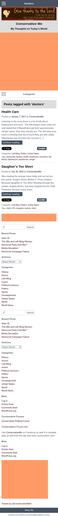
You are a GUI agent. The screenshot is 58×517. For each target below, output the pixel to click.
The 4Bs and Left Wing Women (17, 241)
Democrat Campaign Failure (15, 251)
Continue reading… (11, 142)
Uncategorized (9, 295)
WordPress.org (9, 411)
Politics (24, 154)
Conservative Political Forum (16, 421)
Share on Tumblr (42, 148)
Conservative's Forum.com (15, 426)
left (50, 157)
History (5, 272)
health (26, 157)
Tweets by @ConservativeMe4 (16, 503)
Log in (5, 401)
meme (5, 282)
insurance (43, 157)
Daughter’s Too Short (17, 166)
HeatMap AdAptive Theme (40, 515)
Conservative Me (29, 23)
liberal (4, 159)
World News (7, 305)
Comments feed (9, 407)
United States (33, 154)
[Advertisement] (29, 61)
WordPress (22, 515)
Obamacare (13, 159)
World (4, 302)
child (8, 208)
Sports (5, 292)
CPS (13, 208)
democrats (10, 157)
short (34, 208)
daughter (20, 208)
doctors (19, 157)
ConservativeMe (36, 116)
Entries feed (7, 404)
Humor (5, 275)
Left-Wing (16, 154)
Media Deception (10, 248)
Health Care (10, 111)
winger (32, 159)
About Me (29, 510)
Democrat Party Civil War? (14, 244)
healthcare (34, 157)
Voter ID (5, 238)
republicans (23, 159)
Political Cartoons (10, 285)
